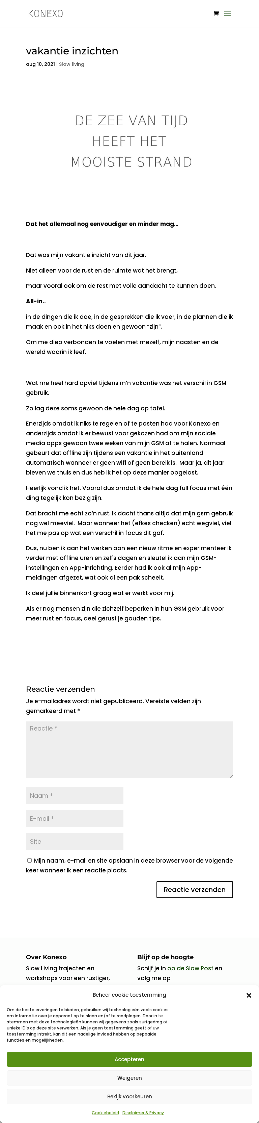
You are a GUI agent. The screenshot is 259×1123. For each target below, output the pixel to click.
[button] (249, 995)
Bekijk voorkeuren (129, 1096)
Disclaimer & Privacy (143, 1113)
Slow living (71, 64)
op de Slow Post (190, 968)
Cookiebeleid (105, 1113)
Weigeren (129, 1077)
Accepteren (129, 1059)
